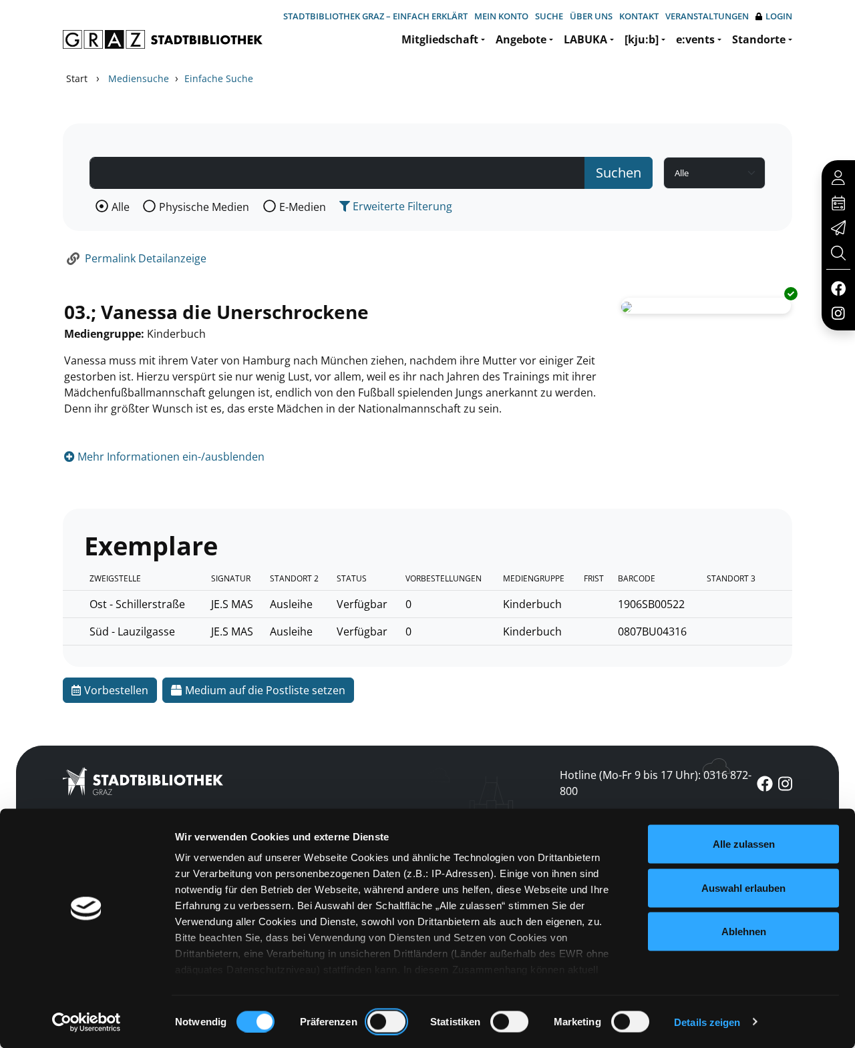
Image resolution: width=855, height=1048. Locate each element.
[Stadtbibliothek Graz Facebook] (838, 287)
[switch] (386, 1021)
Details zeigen (707, 1021)
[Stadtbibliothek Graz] (163, 39)
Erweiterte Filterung (401, 206)
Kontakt (639, 16)
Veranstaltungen (707, 16)
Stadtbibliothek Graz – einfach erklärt (375, 16)
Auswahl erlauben (743, 887)
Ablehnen (743, 931)
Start (77, 78)
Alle (121, 207)
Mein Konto (501, 16)
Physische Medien (204, 207)
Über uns (591, 16)
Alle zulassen (744, 844)
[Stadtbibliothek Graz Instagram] (838, 312)
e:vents (695, 39)
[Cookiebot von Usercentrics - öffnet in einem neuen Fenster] (86, 1022)
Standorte (759, 39)
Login (778, 16)
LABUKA (585, 39)
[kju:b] (642, 39)
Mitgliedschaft (439, 39)
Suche (549, 16)
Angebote (521, 39)
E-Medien (302, 207)
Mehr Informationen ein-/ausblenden (170, 456)
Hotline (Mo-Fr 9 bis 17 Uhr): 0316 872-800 (655, 783)
